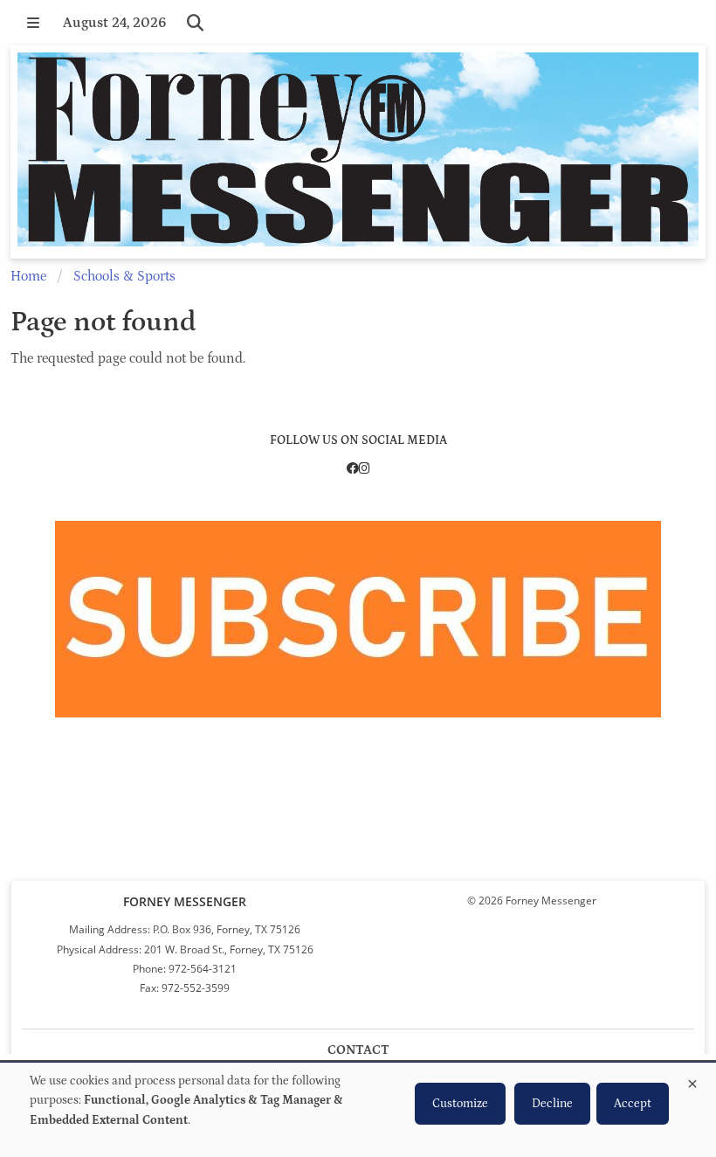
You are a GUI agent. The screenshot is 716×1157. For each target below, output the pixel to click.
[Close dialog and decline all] (692, 1080)
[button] (33, 22)
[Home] (358, 152)
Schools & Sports (124, 276)
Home (28, 276)
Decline (552, 1104)
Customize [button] (460, 1104)
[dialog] (358, 1110)
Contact (358, 1050)
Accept (632, 1104)
